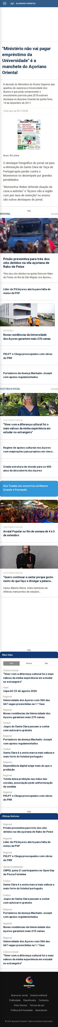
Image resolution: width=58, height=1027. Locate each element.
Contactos (44, 1000)
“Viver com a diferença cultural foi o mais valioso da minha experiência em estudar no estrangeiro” (26, 428)
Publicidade (15, 1000)
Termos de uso (37, 1005)
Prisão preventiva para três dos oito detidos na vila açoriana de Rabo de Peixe (26, 262)
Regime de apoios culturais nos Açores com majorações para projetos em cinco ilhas (27, 451)
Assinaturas (41, 1010)
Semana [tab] (29, 663)
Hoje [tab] (11, 663)
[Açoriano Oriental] (29, 988)
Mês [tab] (46, 663)
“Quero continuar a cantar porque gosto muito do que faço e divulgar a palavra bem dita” (28, 581)
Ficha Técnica (20, 1005)
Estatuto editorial (38, 995)
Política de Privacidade (22, 1010)
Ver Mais (54, 214)
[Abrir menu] (5, 3)
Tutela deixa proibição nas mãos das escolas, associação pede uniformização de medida (28, 782)
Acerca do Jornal (19, 995)
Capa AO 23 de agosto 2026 (20, 690)
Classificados (29, 1000)
